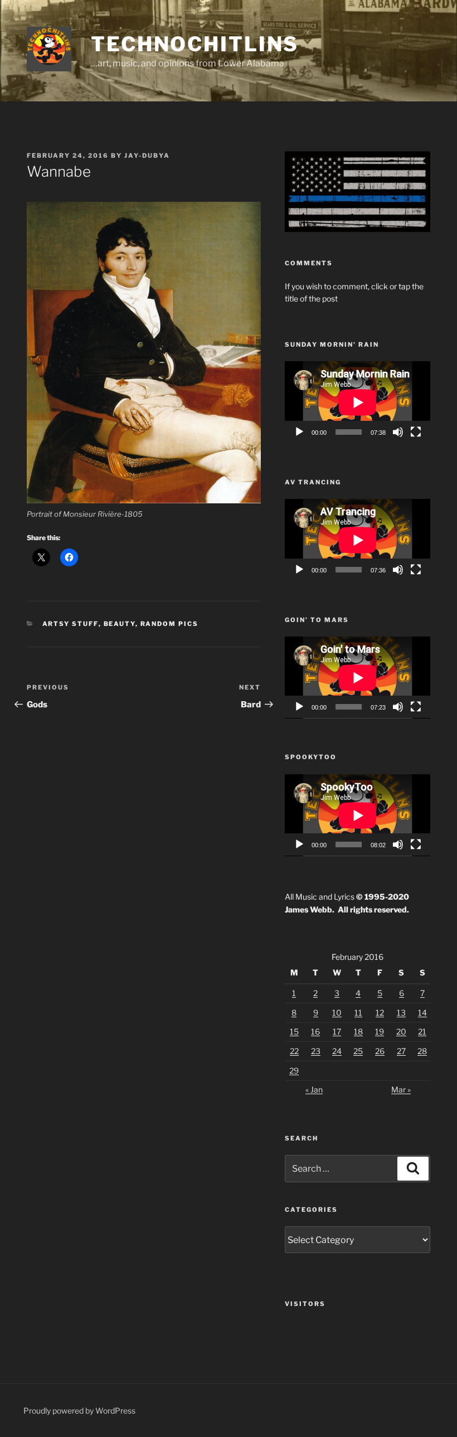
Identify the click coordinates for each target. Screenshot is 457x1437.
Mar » (401, 1089)
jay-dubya (147, 155)
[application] (357, 402)
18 (358, 1031)
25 (358, 1051)
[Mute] (397, 432)
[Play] (299, 432)
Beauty (119, 624)
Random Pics (169, 624)
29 (294, 1070)
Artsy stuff (70, 624)
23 (315, 1051)
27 (401, 1051)
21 (422, 1031)
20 (401, 1031)
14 (422, 1012)
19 (379, 1031)
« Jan (314, 1089)
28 (422, 1051)
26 (380, 1051)
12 (380, 1012)
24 (337, 1051)
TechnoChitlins (195, 44)
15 (294, 1031)
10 (337, 1012)
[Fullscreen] (415, 432)
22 (294, 1051)
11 (358, 1012)
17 (337, 1031)
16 (315, 1031)
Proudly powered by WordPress (79, 1410)
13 (401, 1012)
